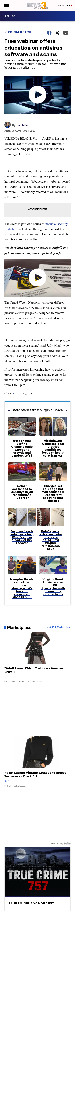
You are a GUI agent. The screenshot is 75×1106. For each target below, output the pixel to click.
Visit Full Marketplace (59, 627)
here (15, 393)
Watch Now (64, 6)
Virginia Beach (17, 32)
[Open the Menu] (6, 5)
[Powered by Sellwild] (65, 843)
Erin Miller (23, 125)
